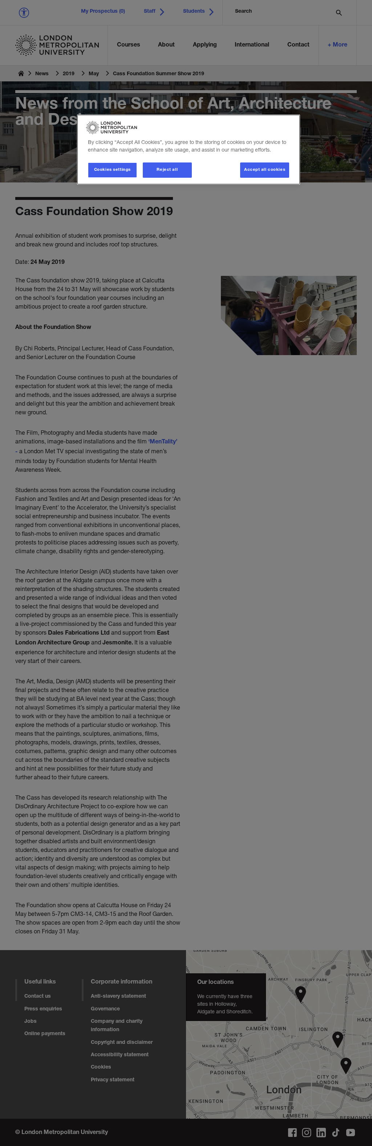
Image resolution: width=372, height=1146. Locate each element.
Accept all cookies (264, 170)
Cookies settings (112, 170)
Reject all (167, 170)
